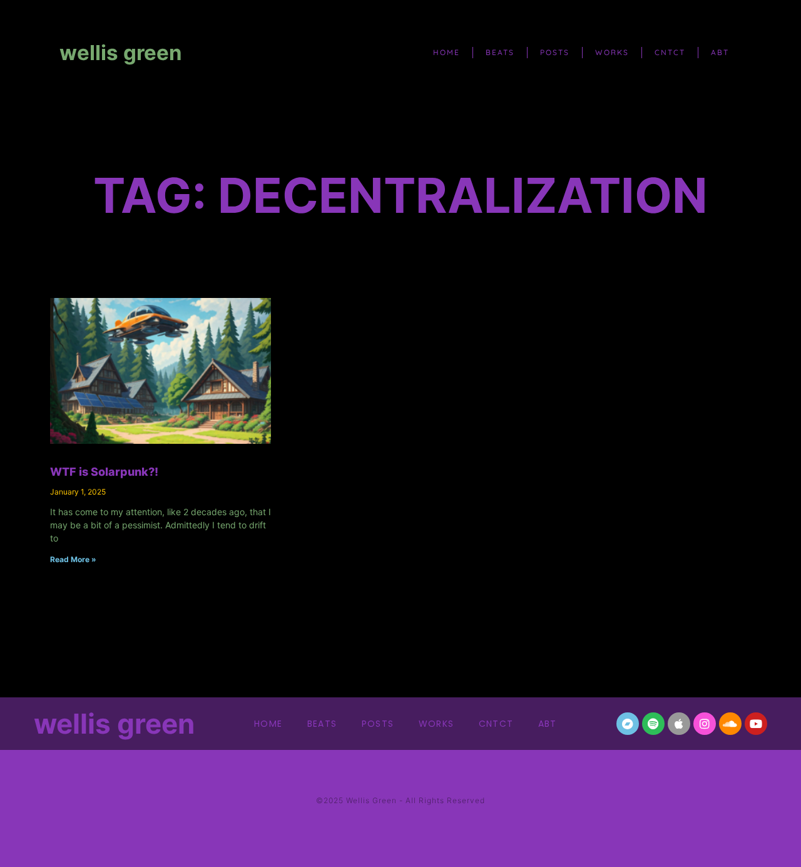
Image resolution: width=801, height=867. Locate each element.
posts (554, 52)
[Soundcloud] (730, 723)
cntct (670, 52)
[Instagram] (704, 723)
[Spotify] (653, 723)
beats (500, 52)
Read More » (73, 559)
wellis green (120, 52)
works (612, 52)
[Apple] (679, 723)
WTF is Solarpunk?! (104, 471)
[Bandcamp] (627, 723)
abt (720, 52)
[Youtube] (756, 723)
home (446, 52)
